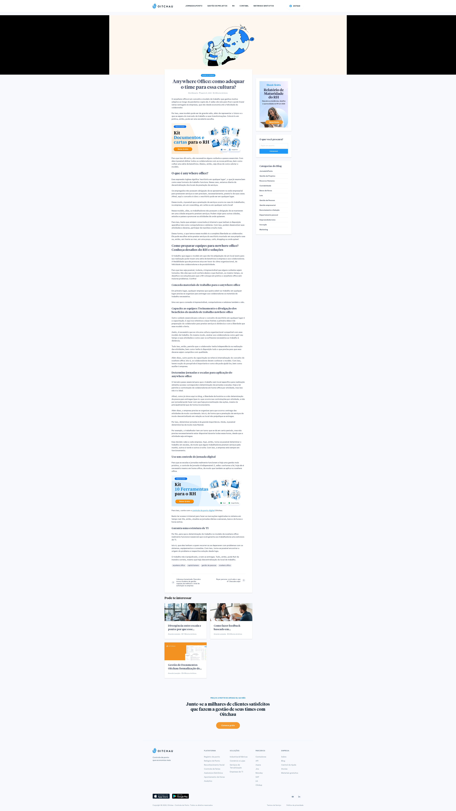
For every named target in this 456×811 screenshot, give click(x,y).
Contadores (261, 757)
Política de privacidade (294, 805)
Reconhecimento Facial (214, 765)
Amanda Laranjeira (174, 634)
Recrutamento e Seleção (269, 210)
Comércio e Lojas (237, 761)
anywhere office (179, 565)
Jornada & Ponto (193, 6)
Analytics (208, 781)
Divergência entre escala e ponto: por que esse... (184, 627)
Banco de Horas (265, 191)
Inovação (263, 225)
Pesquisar (274, 151)
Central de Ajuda (288, 765)
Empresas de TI (236, 772)
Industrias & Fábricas (238, 757)
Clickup (259, 785)
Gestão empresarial (267, 205)
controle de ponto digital (203, 510)
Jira (257, 769)
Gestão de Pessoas (208, 75)
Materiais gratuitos (289, 773)
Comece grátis (228, 725)
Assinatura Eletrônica (213, 773)
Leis (261, 195)
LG (257, 781)
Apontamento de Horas (214, 777)
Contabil (244, 6)
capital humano (193, 565)
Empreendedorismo (267, 220)
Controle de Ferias (212, 769)
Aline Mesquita (193, 93)
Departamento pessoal (268, 215)
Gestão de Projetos (217, 6)
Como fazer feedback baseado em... (227, 627)
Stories (284, 769)
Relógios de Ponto (212, 761)
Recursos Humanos (267, 181)
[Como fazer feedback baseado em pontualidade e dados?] (231, 612)
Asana (258, 765)
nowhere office (225, 565)
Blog (283, 761)
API (257, 761)
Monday (259, 773)
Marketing (263, 229)
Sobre (283, 757)
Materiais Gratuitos (264, 6)
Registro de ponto (212, 757)
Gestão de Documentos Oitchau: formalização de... (185, 666)
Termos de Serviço (274, 805)
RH (233, 6)
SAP (257, 777)
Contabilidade (265, 186)
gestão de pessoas (209, 565)
